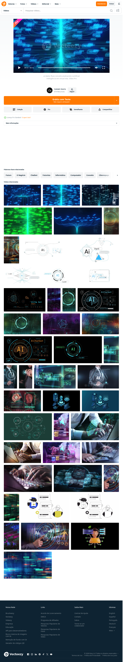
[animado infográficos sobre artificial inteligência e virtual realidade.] (28, 349)
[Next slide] (113, 175)
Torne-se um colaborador (78, 625)
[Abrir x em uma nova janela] (47, 654)
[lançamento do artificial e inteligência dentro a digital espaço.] (69, 300)
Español (111, 617)
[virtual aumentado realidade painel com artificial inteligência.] (61, 426)
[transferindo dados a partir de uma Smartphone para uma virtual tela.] (25, 377)
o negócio (21, 175)
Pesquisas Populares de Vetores (49, 625)
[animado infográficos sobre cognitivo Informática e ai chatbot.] (24, 300)
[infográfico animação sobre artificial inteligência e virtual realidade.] (98, 300)
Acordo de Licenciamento (50, 613)
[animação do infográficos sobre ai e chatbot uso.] (95, 249)
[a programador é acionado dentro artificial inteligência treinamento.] (28, 478)
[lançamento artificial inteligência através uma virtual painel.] (98, 377)
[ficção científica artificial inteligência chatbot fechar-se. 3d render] (111, 349)
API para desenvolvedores (15, 630)
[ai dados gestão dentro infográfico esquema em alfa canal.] (28, 426)
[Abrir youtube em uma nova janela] (51, 654)
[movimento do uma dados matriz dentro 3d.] (11, 536)
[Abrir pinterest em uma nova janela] (40, 654)
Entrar (110, 4)
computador (76, 175)
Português (112, 620)
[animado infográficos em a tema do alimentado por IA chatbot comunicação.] (78, 349)
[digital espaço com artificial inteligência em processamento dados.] (111, 221)
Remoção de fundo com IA (16, 639)
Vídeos (33, 4)
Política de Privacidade (91, 655)
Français (111, 627)
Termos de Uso (75, 655)
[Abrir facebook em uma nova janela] (28, 654)
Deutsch (111, 624)
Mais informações (12, 123)
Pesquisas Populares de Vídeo (49, 636)
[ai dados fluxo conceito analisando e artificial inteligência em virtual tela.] (22, 195)
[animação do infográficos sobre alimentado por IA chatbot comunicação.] (61, 275)
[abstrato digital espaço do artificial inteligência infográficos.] (11, 249)
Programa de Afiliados (49, 620)
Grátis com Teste (61, 100)
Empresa (8, 624)
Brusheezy (9, 613)
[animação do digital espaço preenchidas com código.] (28, 565)
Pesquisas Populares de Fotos (49, 630)
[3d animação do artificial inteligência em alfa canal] (95, 536)
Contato (76, 617)
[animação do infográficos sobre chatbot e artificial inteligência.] (22, 275)
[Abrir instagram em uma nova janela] (32, 654)
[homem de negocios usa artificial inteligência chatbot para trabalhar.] (95, 426)
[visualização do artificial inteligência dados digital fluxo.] (54, 300)
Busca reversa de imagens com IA (16, 635)
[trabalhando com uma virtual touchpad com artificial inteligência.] (111, 478)
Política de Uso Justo (108, 655)
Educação (9, 627)
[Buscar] (109, 10)
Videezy (8, 620)
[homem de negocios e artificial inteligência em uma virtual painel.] (22, 400)
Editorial (45, 4)
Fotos (22, 4)
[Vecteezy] (3, 3)
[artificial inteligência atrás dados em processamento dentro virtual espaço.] (100, 323)
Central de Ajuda (80, 613)
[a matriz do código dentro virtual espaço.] (11, 507)
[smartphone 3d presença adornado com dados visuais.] (78, 478)
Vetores (11, 4)
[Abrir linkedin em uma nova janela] (36, 654)
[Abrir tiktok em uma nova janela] (43, 654)
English (111, 613)
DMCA (42, 617)
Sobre (75, 620)
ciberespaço (104, 175)
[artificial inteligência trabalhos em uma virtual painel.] (10, 377)
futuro (8, 175)
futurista (46, 175)
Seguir (71, 92)
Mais (57, 4)
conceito (90, 175)
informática (60, 175)
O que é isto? (26, 117)
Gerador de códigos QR (14, 643)
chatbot (34, 175)
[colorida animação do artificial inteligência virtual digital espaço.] (61, 323)
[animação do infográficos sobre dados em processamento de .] (45, 249)
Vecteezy (8, 617)
